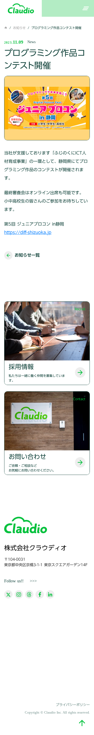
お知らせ (19, 27)
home (5, 27)
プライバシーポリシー (73, 705)
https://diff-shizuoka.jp (27, 232)
